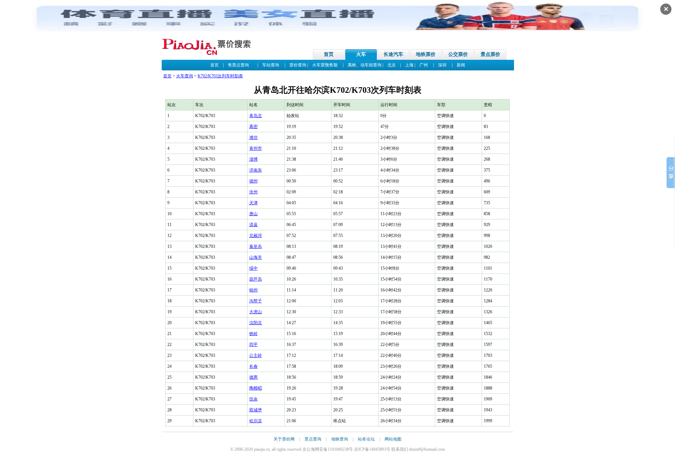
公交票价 (458, 54)
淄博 (253, 159)
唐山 (253, 213)
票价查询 (297, 65)
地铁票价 (426, 54)
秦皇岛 (255, 246)
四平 (253, 344)
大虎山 (255, 311)
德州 (253, 181)
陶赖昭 (255, 388)
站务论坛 (366, 439)
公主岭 (255, 355)
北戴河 (255, 235)
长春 (253, 366)
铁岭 (253, 333)
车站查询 (270, 65)
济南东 (255, 170)
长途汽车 (393, 54)
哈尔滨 (255, 420)
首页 (329, 54)
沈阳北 (255, 322)
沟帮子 (255, 300)
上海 (409, 65)
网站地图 (393, 439)
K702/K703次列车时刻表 (220, 75)
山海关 (255, 257)
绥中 (253, 268)
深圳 (442, 65)
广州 (423, 65)
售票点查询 (238, 65)
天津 (253, 202)
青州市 (255, 148)
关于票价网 (284, 439)
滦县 (253, 224)
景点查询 (312, 439)
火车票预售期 (325, 65)
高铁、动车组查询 (364, 65)
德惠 (253, 377)
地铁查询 (339, 439)
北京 (391, 65)
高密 (253, 126)
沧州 (253, 192)
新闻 (461, 65)
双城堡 (255, 409)
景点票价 (490, 54)
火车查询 (184, 75)
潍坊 (253, 137)
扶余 (253, 399)
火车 (361, 54)
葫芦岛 (255, 279)
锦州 (253, 290)
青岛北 (255, 115)
